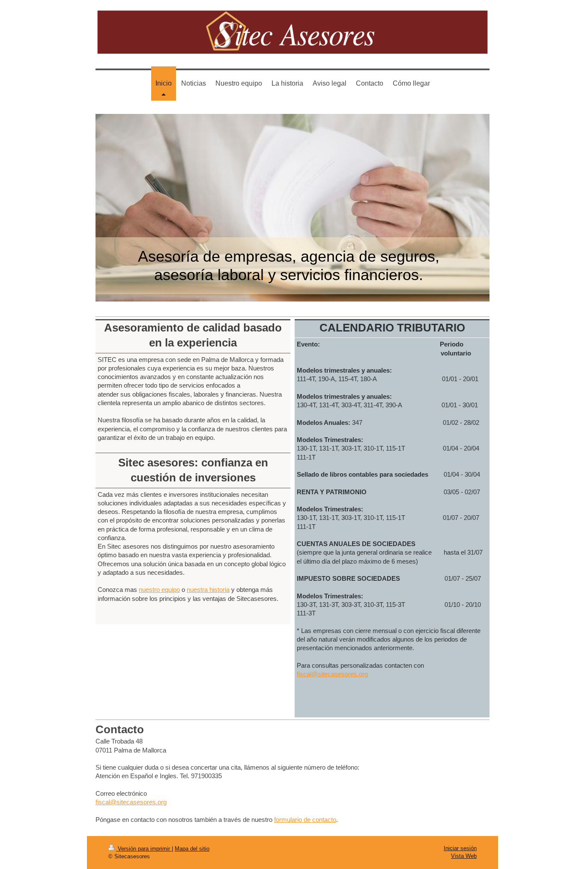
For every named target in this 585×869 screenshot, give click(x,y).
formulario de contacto (305, 819)
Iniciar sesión (460, 848)
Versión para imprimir (144, 848)
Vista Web (464, 856)
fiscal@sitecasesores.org (332, 674)
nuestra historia (208, 589)
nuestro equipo (159, 589)
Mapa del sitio (192, 848)
